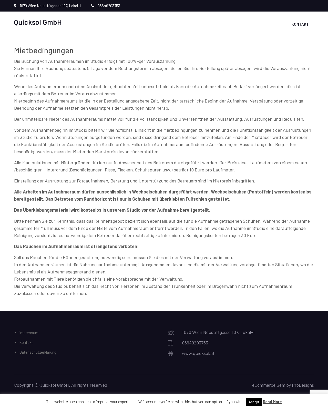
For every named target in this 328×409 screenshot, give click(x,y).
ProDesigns (303, 385)
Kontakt (300, 24)
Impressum (28, 332)
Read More (272, 401)
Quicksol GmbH (38, 22)
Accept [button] (254, 402)
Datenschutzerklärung (37, 352)
